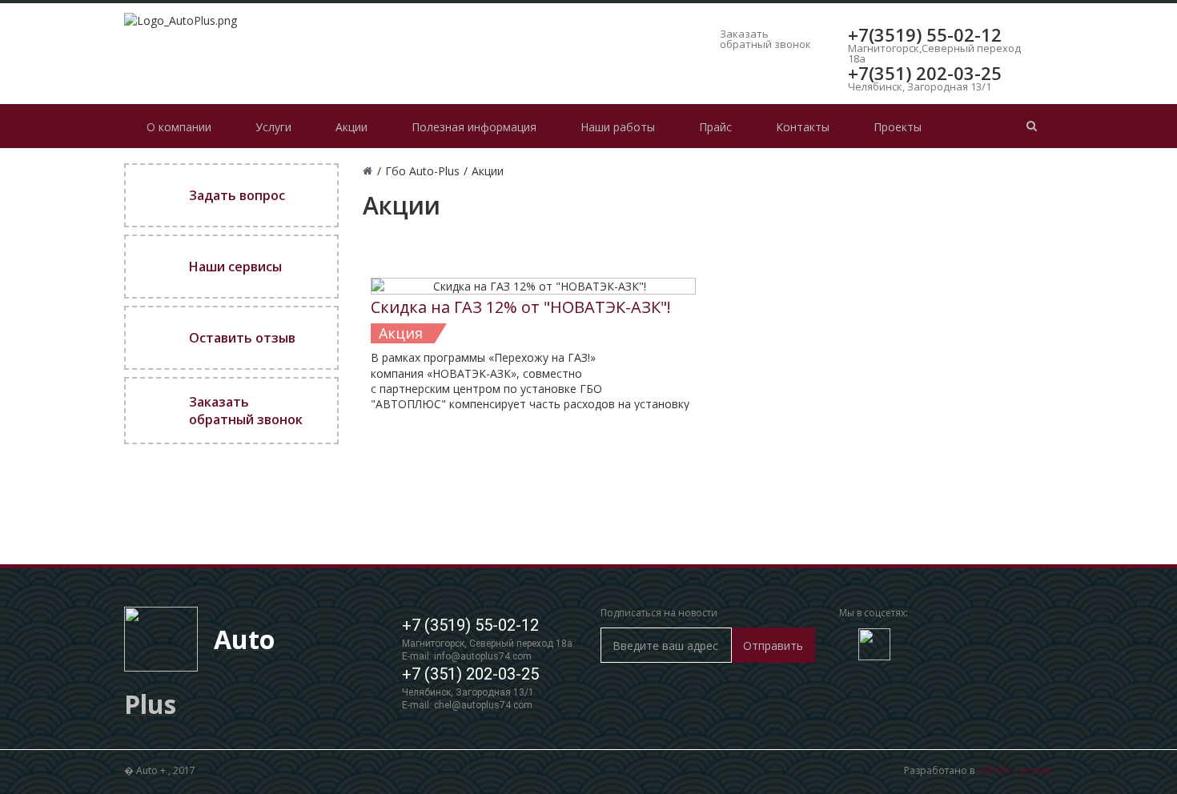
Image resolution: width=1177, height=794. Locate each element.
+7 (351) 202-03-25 (470, 674)
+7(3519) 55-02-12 (925, 34)
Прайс (715, 126)
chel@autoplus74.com (483, 705)
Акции (351, 126)
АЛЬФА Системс (1015, 770)
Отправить (773, 645)
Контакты (803, 126)
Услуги (273, 126)
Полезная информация (474, 126)
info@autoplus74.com (483, 656)
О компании (179, 126)
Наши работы (617, 126)
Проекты (898, 126)
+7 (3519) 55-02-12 (470, 625)
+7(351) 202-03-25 (925, 73)
